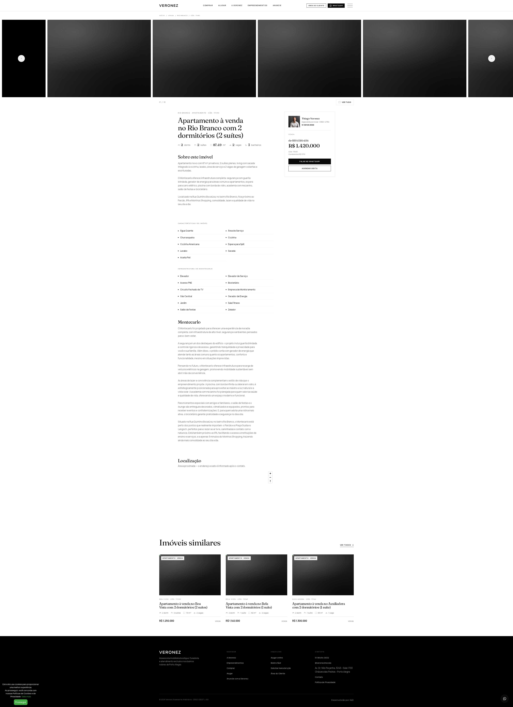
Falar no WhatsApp (310, 161)
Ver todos (347, 545)
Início (162, 16)
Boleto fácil (276, 662)
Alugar (222, 5)
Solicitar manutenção (281, 668)
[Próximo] (491, 58)
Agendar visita (309, 168)
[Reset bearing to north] (270, 481)
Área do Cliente (316, 6)
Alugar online (277, 657)
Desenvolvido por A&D (342, 700)
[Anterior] (21, 58)
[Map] (226, 494)
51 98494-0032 (322, 657)
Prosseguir (20, 702)
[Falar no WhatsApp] (504, 698)
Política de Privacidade (325, 682)
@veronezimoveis (323, 662)
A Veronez (237, 5)
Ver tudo (346, 102)
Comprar (208, 5)
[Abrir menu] (350, 5)
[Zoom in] (270, 473)
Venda (171, 16)
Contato (319, 677)
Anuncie (277, 5)
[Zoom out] (270, 477)
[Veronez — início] (168, 5)
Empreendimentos (257, 5)
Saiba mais (26, 696)
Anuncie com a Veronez (237, 678)
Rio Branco (182, 16)
